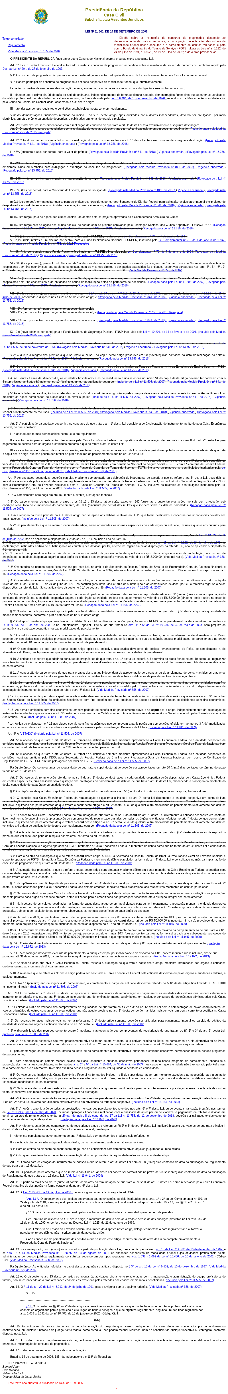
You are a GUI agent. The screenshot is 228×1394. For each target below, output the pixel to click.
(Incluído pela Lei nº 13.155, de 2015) (156, 1102)
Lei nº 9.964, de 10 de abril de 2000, (27, 625)
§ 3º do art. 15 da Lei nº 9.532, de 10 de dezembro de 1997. (168, 1266)
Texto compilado (13, 38)
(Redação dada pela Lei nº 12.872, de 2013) (181, 956)
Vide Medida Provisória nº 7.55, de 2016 (34, 51)
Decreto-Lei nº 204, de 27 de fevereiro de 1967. (32, 68)
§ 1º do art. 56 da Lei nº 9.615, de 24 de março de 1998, (125, 293)
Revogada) (44, 132)
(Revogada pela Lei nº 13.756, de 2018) (168, 228)
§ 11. (29, 1306)
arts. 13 (13, 1253)
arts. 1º (134, 625)
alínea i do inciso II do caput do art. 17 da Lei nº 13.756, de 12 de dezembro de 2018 (118, 1115)
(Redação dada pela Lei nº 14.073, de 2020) (89, 1119)
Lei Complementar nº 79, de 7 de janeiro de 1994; (155, 236)
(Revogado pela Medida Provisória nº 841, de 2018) (123, 151)
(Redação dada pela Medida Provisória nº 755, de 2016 (38, 243)
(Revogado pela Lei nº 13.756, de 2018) (103, 143)
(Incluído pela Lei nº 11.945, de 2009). (163, 924)
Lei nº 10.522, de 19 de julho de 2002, (48, 1192)
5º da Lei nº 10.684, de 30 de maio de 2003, (173, 625)
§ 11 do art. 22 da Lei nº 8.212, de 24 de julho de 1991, (59, 1286)
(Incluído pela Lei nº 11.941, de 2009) (173, 727)
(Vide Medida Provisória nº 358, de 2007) (155, 270)
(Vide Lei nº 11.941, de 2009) (84, 1175)
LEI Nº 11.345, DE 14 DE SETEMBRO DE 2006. (116, 31)
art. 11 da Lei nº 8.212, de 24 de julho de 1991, (190, 542)
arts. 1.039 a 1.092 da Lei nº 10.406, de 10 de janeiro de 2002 (173, 1256)
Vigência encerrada (63, 143)
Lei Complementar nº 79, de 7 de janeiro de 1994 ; (192, 240)
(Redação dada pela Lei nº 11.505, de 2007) (176, 282)
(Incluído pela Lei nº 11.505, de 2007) (141, 381)
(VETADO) (27, 733)
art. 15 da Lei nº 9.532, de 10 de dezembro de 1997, (190, 1249)
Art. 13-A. (34, 1198)
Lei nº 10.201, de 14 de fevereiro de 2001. (170, 331)
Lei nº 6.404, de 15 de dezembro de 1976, (139, 98)
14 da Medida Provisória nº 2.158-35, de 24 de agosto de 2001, (66, 1253)
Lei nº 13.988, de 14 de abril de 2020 (31, 1112)
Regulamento (16, 45)
